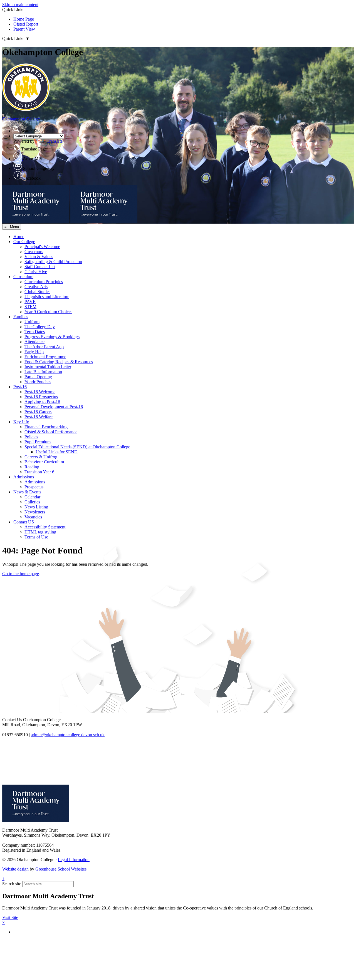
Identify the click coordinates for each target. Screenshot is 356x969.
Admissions (23, 476)
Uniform (31, 321)
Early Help (34, 351)
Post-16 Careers (38, 411)
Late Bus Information (43, 371)
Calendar (32, 497)
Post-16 (20, 386)
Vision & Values (38, 256)
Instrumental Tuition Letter (47, 366)
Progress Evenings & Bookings (52, 336)
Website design (15, 869)
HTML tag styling (40, 532)
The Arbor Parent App (44, 346)
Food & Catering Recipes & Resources (58, 361)
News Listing (36, 507)
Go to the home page (20, 573)
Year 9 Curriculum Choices (48, 311)
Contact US (23, 522)
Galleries (32, 502)
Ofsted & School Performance (50, 431)
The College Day (39, 326)
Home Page (23, 19)
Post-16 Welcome (39, 391)
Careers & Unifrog (40, 456)
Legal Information (74, 859)
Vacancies (33, 517)
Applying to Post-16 (42, 401)
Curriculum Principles (43, 281)
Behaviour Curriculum (44, 461)
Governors (33, 251)
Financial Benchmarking (46, 426)
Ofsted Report (25, 24)
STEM (30, 306)
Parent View (24, 29)
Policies (31, 436)
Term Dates (34, 331)
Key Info (21, 421)
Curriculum (23, 276)
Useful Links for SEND (57, 451)
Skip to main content (20, 4)
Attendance (34, 341)
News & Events (27, 492)
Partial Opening (38, 376)
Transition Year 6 (39, 471)
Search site (11, 883)
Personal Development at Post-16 (53, 406)
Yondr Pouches (37, 381)
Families (20, 316)
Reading (31, 466)
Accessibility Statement (44, 527)
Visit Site (10, 917)
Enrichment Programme (45, 356)
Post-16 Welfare (38, 416)
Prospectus (33, 486)
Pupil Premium (37, 441)
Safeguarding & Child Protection (53, 261)
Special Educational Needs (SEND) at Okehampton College (77, 446)
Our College (24, 241)
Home (18, 236)
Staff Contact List (39, 266)
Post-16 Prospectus (41, 396)
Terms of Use (36, 537)
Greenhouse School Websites (60, 869)
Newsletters (34, 512)
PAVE (30, 301)
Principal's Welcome (42, 246)
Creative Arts (36, 286)
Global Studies (37, 291)
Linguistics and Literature (46, 296)
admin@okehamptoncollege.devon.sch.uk (68, 734)
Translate (55, 141)
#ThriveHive (35, 271)
